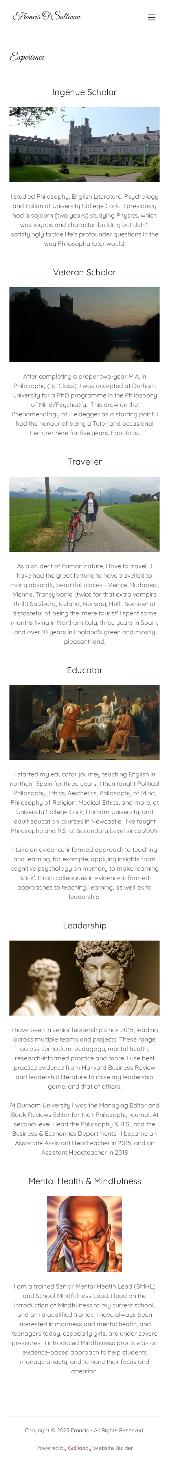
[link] (46, 17)
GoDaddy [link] (80, 1448)
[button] (152, 17)
